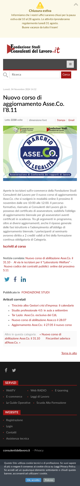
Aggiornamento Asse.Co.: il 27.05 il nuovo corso (42, 325)
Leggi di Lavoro (40, 396)
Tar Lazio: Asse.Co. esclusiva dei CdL (34, 315)
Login (9, 426)
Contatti (11, 432)
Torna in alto (69, 353)
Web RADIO (38, 390)
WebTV (10, 390)
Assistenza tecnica (17, 438)
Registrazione (14, 420)
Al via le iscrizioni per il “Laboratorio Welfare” (42, 262)
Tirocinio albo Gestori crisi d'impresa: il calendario (43, 305)
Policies (49, 480)
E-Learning (61, 390)
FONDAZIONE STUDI (36, 292)
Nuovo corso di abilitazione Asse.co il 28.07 (39, 320)
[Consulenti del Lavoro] (32, 48)
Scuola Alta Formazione (51, 402)
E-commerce (14, 396)
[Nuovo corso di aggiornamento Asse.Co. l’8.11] (40, 153)
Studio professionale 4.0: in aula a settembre (40, 310)
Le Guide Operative (18, 402)
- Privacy (38, 450)
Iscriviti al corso (14, 246)
